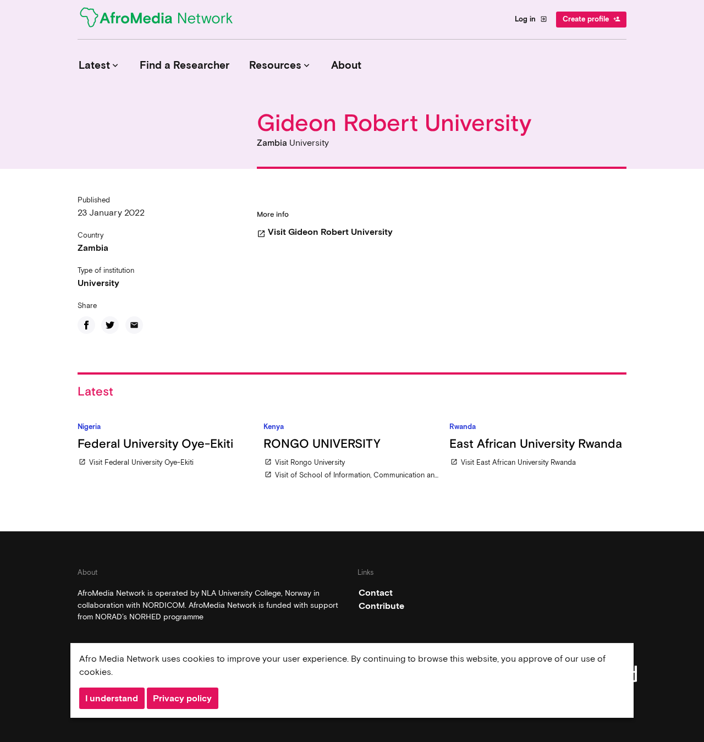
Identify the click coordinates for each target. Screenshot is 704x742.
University (98, 283)
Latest (99, 65)
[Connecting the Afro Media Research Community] (163, 19)
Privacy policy (182, 698)
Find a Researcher (184, 65)
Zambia (93, 248)
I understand (111, 698)
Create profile (591, 19)
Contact (376, 592)
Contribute (381, 606)
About (346, 65)
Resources (280, 65)
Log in (531, 19)
